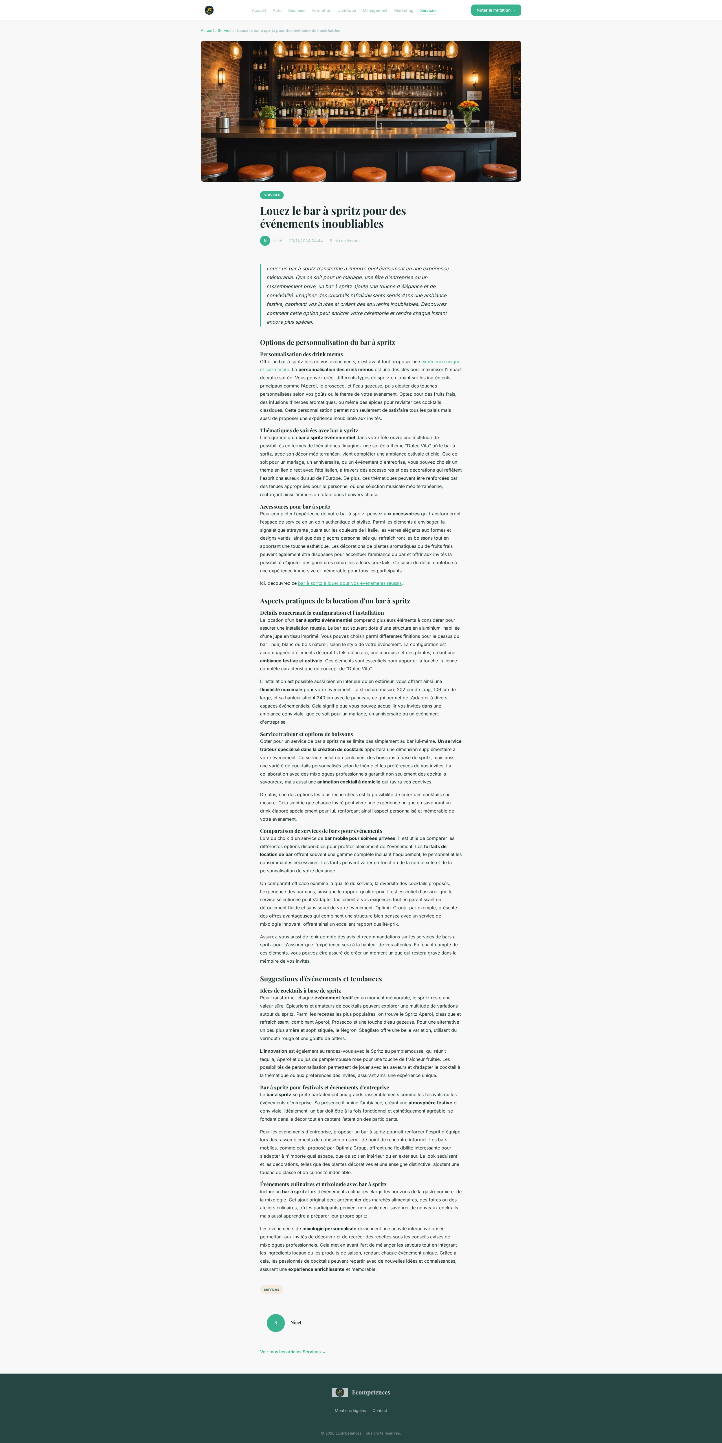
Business (296, 10)
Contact (380, 1410)
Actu (277, 10)
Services (428, 10)
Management (375, 10)
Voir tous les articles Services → (293, 1351)
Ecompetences (371, 1392)
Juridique (347, 10)
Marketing (403, 10)
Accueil (259, 10)
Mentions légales (350, 1410)
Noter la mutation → (496, 10)
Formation (321, 10)
